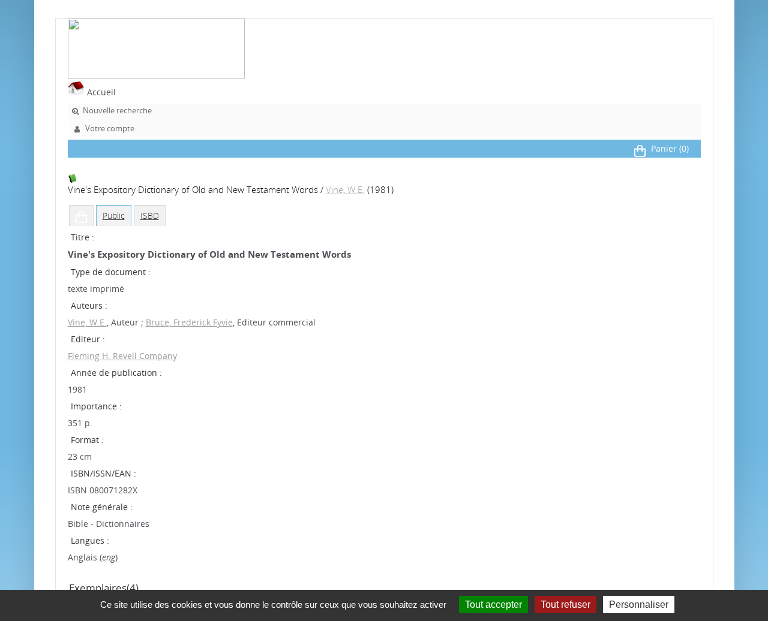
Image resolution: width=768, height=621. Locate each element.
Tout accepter (493, 604)
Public (114, 215)
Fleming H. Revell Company (122, 355)
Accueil (100, 92)
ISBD (149, 215)
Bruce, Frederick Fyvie (189, 322)
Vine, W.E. (345, 189)
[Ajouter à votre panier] (81, 216)
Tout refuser (565, 604)
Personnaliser (638, 604)
